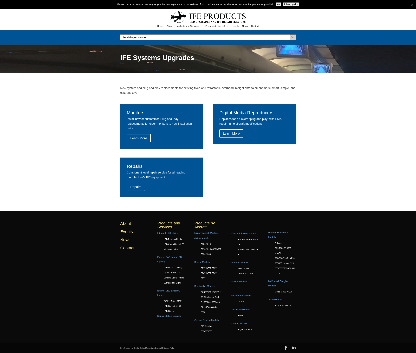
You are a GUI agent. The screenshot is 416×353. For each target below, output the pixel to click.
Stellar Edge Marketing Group (147, 348)
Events (235, 26)
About (170, 26)
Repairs (135, 187)
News (245, 26)
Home (160, 26)
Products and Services (187, 26)
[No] (412, 4)
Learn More (138, 138)
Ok (278, 4)
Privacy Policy (169, 348)
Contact (255, 26)
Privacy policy (291, 4)
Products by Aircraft (215, 26)
